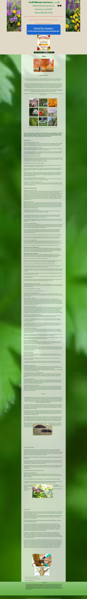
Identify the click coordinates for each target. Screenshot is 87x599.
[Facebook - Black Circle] (58, 6)
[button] (33, 102)
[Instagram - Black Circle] (60, 6)
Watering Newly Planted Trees (29, 580)
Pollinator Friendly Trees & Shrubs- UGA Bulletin (32, 578)
